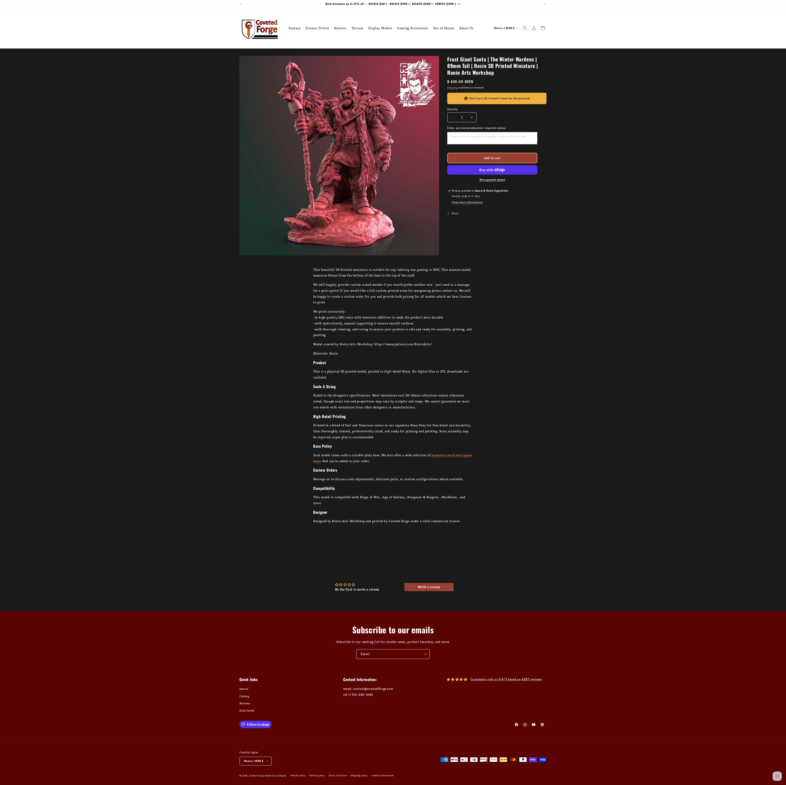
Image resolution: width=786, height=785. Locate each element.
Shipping (452, 87)
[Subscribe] (424, 654)
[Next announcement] (545, 4)
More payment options (492, 179)
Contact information (382, 775)
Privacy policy (317, 775)
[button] (524, 28)
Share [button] (455, 213)
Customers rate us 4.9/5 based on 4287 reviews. (506, 679)
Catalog (244, 696)
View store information (467, 202)
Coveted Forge (256, 775)
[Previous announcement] (240, 4)
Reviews (244, 703)
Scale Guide (246, 710)
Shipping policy (359, 775)
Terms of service (338, 775)
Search (243, 689)
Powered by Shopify (275, 775)
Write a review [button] (429, 587)
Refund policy (297, 775)
